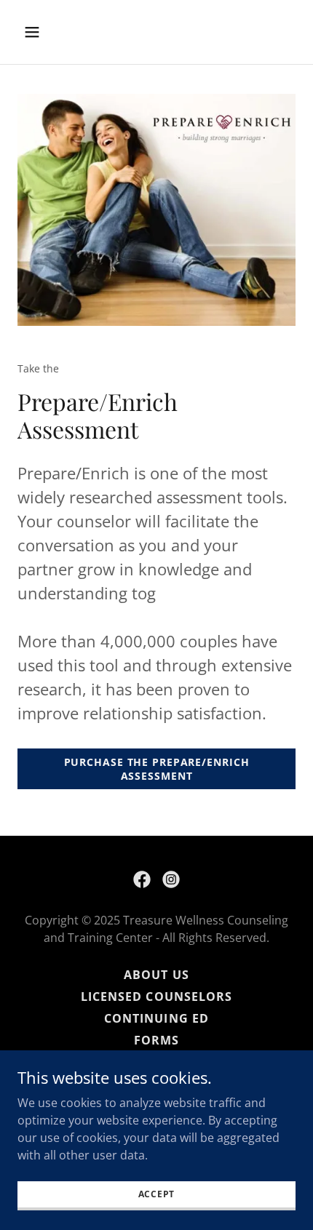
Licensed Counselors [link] (156, 997)
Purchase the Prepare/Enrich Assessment (157, 769)
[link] (141, 879)
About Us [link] (156, 975)
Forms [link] (156, 1040)
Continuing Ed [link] (156, 1018)
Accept (156, 1194)
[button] (49, 32)
